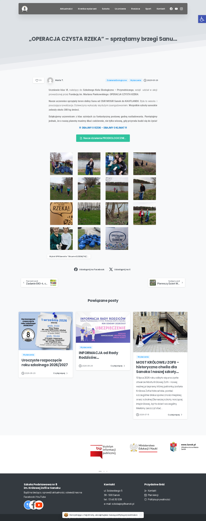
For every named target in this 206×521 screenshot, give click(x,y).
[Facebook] (171, 8)
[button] (202, 19)
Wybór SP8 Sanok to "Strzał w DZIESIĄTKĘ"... (69, 256)
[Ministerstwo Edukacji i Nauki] (143, 447)
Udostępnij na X (122, 269)
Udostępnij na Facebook (91, 269)
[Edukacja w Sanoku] (184, 446)
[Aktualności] (28, 505)
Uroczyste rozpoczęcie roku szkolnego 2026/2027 (45, 362)
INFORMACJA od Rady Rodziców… (98, 355)
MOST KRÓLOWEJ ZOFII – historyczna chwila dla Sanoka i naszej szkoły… (157, 367)
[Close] (140, 514)
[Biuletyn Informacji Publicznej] (103, 451)
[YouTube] (176, 8)
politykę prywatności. (126, 514)
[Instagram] (181, 8)
